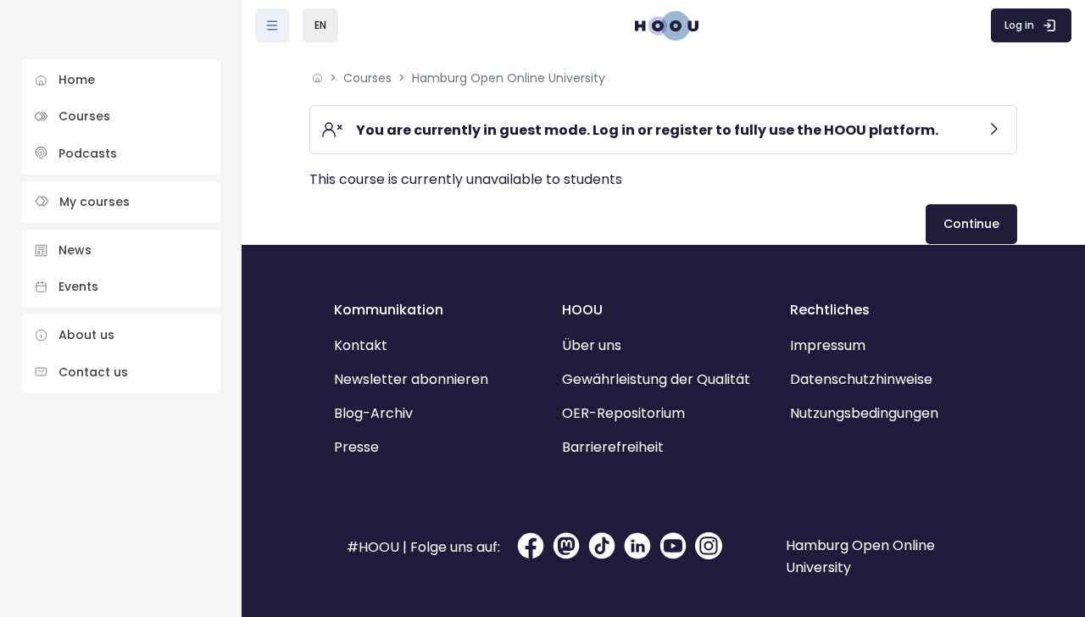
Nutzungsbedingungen (864, 413)
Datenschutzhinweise (861, 379)
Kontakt (360, 345)
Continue (971, 223)
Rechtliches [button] (830, 310)
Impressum (827, 345)
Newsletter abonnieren (411, 379)
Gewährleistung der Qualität (656, 379)
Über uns (591, 345)
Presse (356, 447)
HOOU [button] (582, 310)
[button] (320, 25)
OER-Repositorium (623, 413)
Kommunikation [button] (388, 310)
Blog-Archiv (373, 413)
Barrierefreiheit (613, 447)
